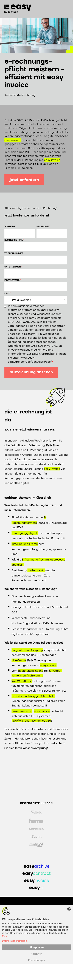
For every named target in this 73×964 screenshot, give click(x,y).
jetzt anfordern (24, 179)
